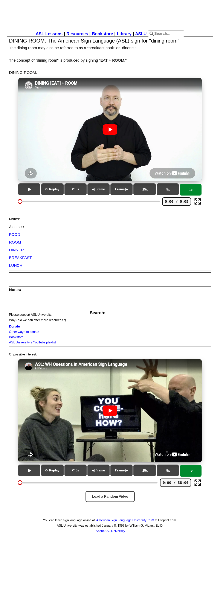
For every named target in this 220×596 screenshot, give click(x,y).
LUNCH (15, 265)
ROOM (15, 242)
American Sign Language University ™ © (125, 520)
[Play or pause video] (110, 129)
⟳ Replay (52, 189)
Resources (77, 33)
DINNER (16, 250)
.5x (167, 189)
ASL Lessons (49, 33)
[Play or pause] (29, 189)
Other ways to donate (24, 332)
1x (190, 190)
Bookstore (102, 33)
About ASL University (110, 531)
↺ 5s (75, 189)
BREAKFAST (20, 258)
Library (124, 33)
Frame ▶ (121, 189)
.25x (145, 189)
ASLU (141, 33)
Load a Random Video (110, 496)
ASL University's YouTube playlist (32, 342)
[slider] (20, 201)
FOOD (14, 234)
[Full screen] (198, 201)
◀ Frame (98, 189)
